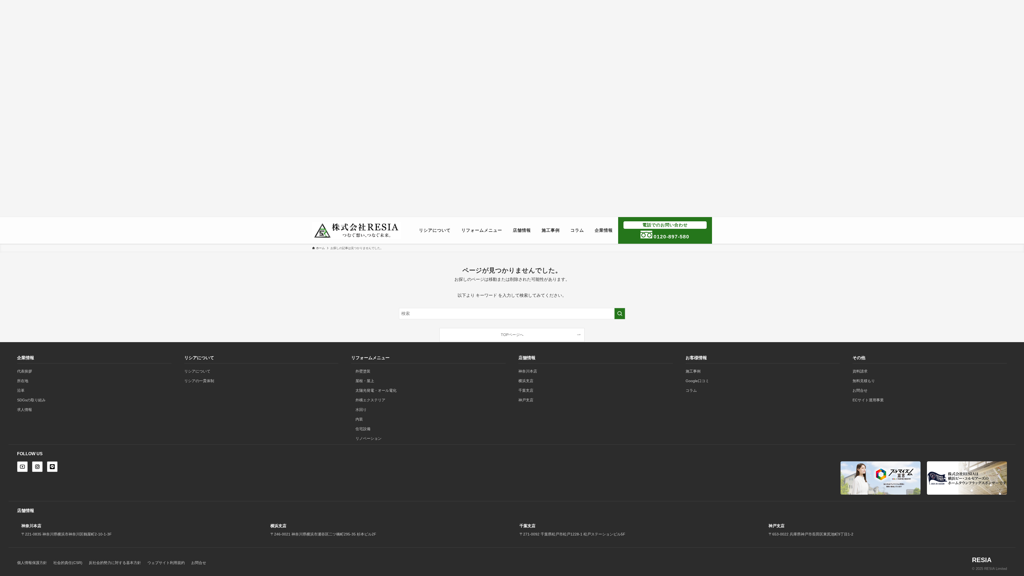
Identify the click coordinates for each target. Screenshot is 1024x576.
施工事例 (693, 371)
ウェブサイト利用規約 (166, 563)
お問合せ (860, 390)
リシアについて (197, 371)
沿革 (21, 390)
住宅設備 (362, 429)
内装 (359, 419)
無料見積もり (864, 381)
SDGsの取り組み (31, 400)
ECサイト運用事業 (868, 400)
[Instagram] (37, 466)
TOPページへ (512, 335)
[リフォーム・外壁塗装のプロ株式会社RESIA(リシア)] (356, 230)
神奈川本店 (527, 371)
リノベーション (368, 438)
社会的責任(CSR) (67, 563)
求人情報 (24, 409)
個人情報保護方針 (32, 563)
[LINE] (52, 466)
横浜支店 (525, 381)
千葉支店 (525, 390)
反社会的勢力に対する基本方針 (115, 563)
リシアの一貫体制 (199, 381)
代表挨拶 (24, 371)
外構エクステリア (370, 400)
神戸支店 (525, 400)
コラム (691, 390)
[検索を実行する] (619, 313)
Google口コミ (697, 381)
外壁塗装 (362, 371)
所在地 (22, 381)
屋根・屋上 (364, 381)
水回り (361, 409)
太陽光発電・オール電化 (376, 390)
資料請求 (860, 371)
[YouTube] (22, 466)
